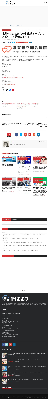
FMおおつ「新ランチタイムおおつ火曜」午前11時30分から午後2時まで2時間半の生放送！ (40, 168)
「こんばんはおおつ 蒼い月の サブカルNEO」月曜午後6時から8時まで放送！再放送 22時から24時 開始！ (27, 373)
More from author (14, 153)
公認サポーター (19, 395)
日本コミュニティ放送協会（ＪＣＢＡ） (9, 328)
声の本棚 (10, 178)
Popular (9, 349)
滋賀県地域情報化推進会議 (7, 336)
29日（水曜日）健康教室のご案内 (8, 103)
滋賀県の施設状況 (35, 103)
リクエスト (14, 395)
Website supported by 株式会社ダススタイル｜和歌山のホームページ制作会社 (32, 397)
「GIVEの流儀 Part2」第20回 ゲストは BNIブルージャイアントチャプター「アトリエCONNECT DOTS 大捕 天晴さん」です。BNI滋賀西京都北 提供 (24, 169)
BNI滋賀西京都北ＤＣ (6, 332)
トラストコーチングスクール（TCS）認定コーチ (11, 334)
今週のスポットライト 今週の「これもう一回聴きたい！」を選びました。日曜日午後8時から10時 (27, 367)
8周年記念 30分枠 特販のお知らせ (16, 25)
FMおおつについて (31, 395)
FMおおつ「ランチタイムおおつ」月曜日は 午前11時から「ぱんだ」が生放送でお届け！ (25, 379)
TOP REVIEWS (14, 219)
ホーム (3, 395)
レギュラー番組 (26, 178)
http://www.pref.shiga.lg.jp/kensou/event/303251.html (12, 77)
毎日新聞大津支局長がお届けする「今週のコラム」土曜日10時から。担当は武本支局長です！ (24, 189)
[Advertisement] (24, 15)
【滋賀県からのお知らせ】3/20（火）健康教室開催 (8, 164)
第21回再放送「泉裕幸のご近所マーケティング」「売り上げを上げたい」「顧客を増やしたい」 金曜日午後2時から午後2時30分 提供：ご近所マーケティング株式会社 (40, 191)
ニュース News (9, 157)
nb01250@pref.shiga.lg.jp (10, 84)
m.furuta (4, 39)
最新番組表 (9, 395)
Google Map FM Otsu (6, 315)
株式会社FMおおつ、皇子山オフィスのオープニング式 (12, 223)
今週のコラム (20, 180)
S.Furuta (27, 174)
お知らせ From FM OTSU (37, 157)
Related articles (5, 153)
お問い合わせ (24, 395)
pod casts (41, 178)
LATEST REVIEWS (6, 219)
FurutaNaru (12, 191)
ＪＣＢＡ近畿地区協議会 (6, 330)
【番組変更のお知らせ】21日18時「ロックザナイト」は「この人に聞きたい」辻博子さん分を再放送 (35, 124)
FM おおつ (9, 397)
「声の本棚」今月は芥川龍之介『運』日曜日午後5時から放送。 (8, 189)
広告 (5, 395)
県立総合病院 (8, 114)
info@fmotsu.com (8, 325)
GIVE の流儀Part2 (26, 157)
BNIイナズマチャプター (6, 333)
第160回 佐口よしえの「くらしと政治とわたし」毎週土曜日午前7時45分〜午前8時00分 (23, 105)
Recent (3, 349)
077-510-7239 (7, 316)
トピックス (4, 157)
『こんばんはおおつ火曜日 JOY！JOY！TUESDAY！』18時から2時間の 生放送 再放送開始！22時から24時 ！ (27, 354)
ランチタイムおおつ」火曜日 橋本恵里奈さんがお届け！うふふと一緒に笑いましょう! (25, 359)
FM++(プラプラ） (20, 157)
